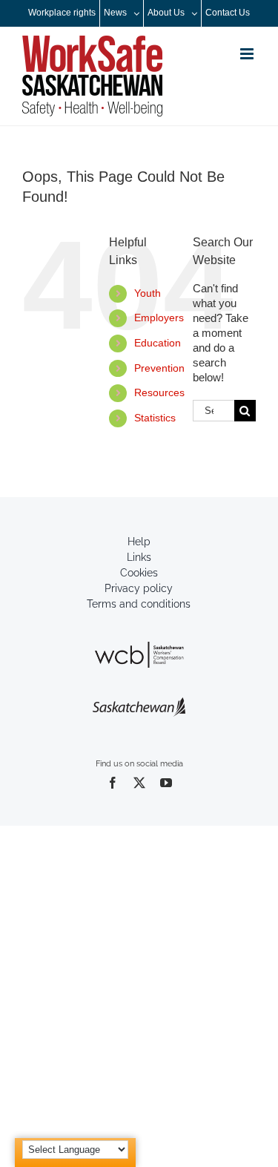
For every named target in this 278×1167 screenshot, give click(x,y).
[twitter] (139, 783)
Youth (147, 293)
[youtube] (166, 783)
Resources (159, 392)
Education (157, 343)
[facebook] (113, 783)
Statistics (155, 418)
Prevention (159, 368)
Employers (159, 317)
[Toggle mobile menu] (248, 54)
